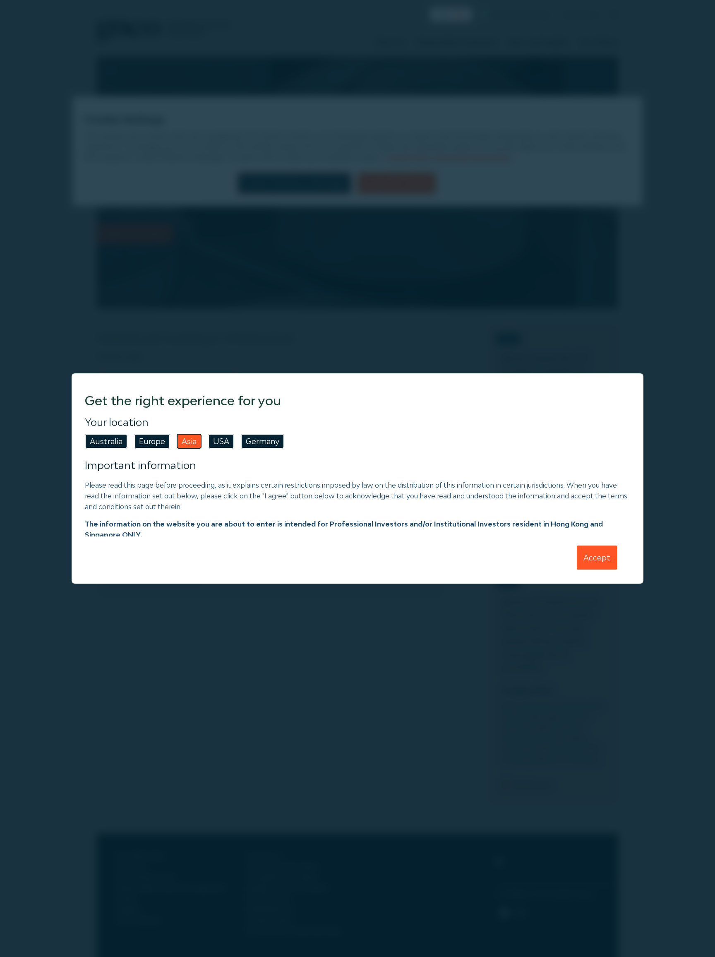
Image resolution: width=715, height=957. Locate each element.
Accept (596, 557)
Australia (106, 441)
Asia (189, 441)
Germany (262, 441)
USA (221, 441)
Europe (152, 441)
